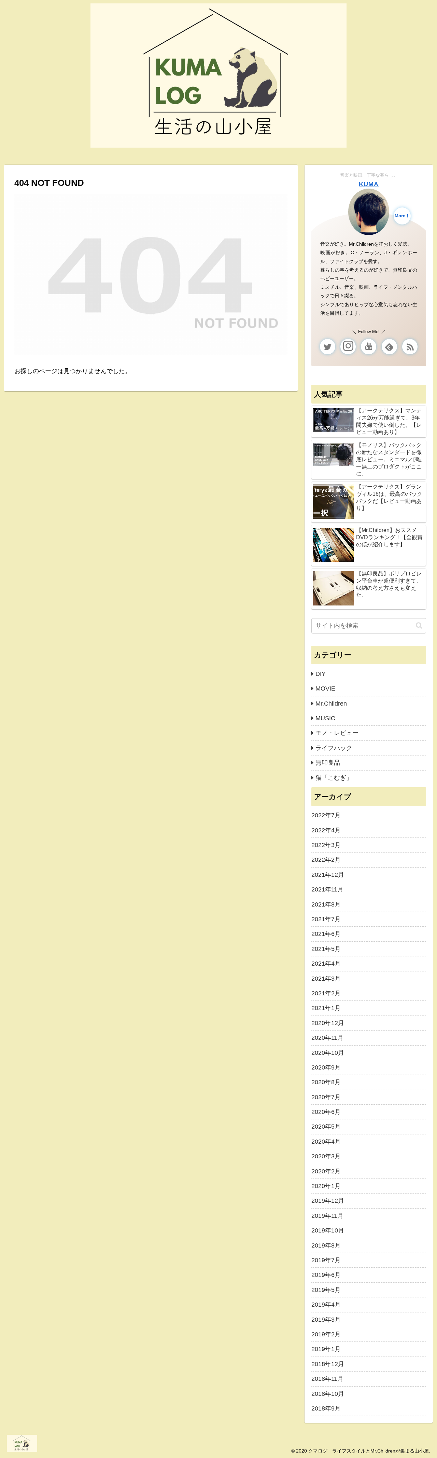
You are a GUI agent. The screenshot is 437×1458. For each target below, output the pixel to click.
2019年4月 (326, 1304)
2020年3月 (326, 1156)
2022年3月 (326, 845)
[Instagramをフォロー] (348, 346)
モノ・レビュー (336, 733)
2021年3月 (326, 978)
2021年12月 (327, 874)
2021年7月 (326, 919)
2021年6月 (326, 933)
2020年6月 (326, 1111)
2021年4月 (326, 963)
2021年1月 (326, 1008)
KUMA (369, 184)
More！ (402, 216)
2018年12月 (327, 1364)
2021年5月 (326, 948)
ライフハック (333, 748)
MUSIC (325, 718)
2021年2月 (326, 993)
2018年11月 (327, 1378)
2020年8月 (326, 1082)
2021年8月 (326, 904)
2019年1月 (326, 1349)
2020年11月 (327, 1037)
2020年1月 (326, 1186)
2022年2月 (326, 859)
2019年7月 (326, 1260)
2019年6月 (326, 1274)
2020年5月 (326, 1126)
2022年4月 (326, 830)
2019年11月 (327, 1215)
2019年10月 (327, 1230)
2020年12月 (327, 1023)
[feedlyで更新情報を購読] (389, 346)
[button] (419, 625)
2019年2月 (326, 1334)
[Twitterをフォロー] (327, 346)
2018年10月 (327, 1393)
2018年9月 (326, 1408)
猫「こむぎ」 (333, 777)
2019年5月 (326, 1289)
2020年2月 (326, 1171)
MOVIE (325, 688)
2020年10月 (327, 1052)
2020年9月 (326, 1067)
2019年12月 (327, 1200)
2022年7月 (326, 815)
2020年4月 (326, 1141)
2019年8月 (326, 1245)
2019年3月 (326, 1319)
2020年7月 (326, 1097)
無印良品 (327, 762)
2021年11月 (327, 889)
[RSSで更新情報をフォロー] (410, 346)
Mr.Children (331, 703)
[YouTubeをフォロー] (368, 346)
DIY (320, 673)
